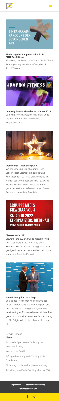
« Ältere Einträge (14, 334)
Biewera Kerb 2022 (15, 235)
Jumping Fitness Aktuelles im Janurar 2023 (28, 111)
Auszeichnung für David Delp (21, 297)
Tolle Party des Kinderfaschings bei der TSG (28, 370)
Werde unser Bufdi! (15, 351)
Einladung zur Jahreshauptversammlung (26, 365)
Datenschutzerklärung (35, 384)
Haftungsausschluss (28, 388)
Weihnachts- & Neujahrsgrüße (21, 165)
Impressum (16, 384)
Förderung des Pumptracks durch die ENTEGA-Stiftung (25, 56)
